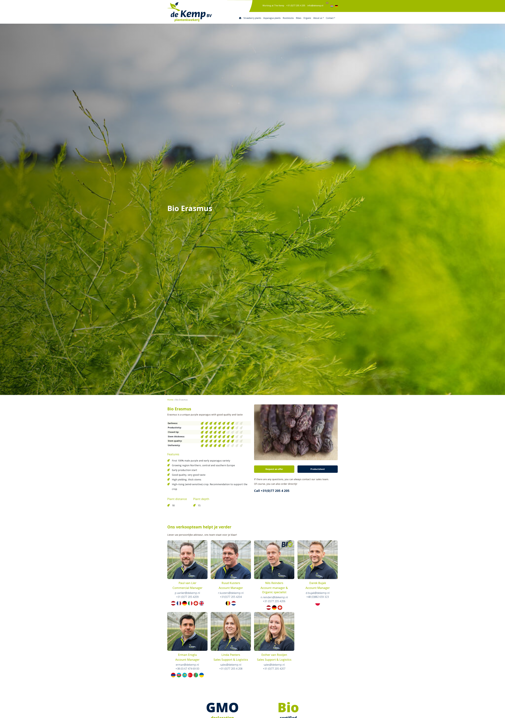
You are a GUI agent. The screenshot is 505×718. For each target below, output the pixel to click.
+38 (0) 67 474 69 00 (187, 668)
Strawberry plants (252, 18)
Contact (330, 18)
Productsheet (317, 469)
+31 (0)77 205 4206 (274, 601)
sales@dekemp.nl (230, 664)
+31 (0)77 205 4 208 (230, 668)
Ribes (298, 18)
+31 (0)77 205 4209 (187, 597)
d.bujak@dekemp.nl (318, 593)
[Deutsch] (336, 6)
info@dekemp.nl (315, 5)
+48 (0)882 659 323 (317, 597)
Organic (307, 18)
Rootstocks (288, 18)
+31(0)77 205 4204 (231, 597)
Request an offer (274, 469)
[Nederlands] (331, 6)
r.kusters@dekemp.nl (231, 593)
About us (317, 18)
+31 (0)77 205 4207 (274, 668)
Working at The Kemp (273, 5)
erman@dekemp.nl (187, 664)
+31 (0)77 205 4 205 (295, 5)
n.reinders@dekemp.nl (274, 597)
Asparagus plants (272, 18)
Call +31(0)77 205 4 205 (271, 490)
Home (170, 399)
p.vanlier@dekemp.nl (187, 593)
